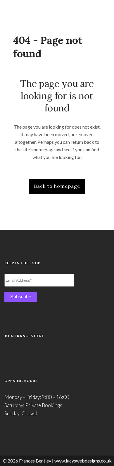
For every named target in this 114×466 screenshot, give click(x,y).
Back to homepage (57, 186)
